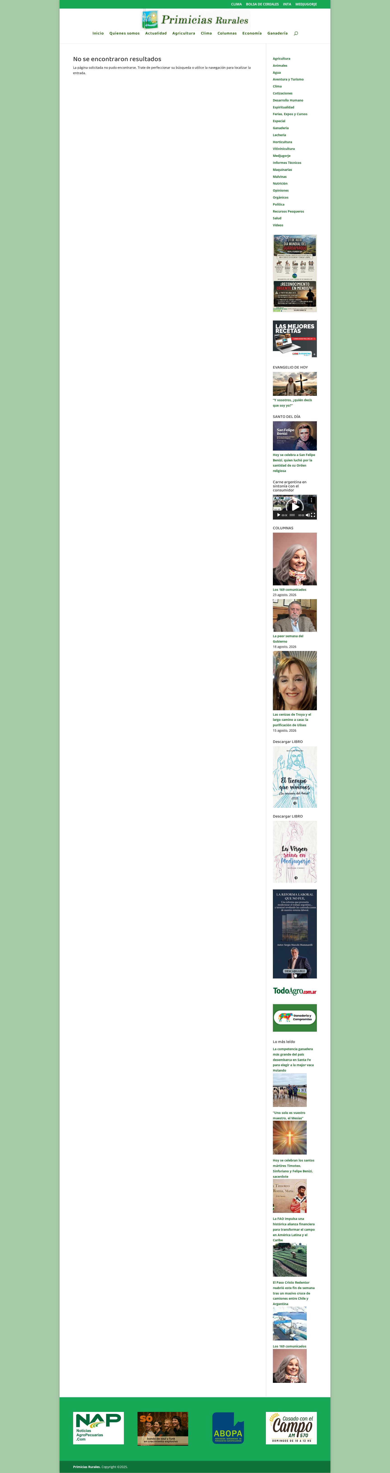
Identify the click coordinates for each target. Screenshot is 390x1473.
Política (278, 204)
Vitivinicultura (284, 149)
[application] (295, 507)
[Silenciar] (308, 515)
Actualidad (156, 34)
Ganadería (277, 34)
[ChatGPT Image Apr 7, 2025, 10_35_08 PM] (162, 1444)
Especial (279, 121)
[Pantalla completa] (313, 515)
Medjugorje (306, 4)
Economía (252, 34)
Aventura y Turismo (288, 79)
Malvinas (280, 176)
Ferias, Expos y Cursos (290, 114)
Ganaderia (281, 128)
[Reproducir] (278, 515)
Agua (277, 72)
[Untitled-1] (295, 1030)
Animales (280, 65)
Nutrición (280, 183)
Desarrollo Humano (288, 100)
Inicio (98, 34)
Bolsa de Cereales (262, 4)
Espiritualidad (283, 107)
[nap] (98, 1443)
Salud (277, 218)
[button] (295, 507)
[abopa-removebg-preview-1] (227, 1443)
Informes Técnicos (287, 162)
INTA (287, 4)
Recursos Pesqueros (288, 211)
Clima (236, 4)
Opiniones (281, 190)
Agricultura (183, 34)
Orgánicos (280, 197)
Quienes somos (124, 34)
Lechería (279, 135)
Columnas (227, 34)
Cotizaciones (282, 93)
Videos (278, 225)
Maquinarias (282, 169)
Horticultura (282, 142)
